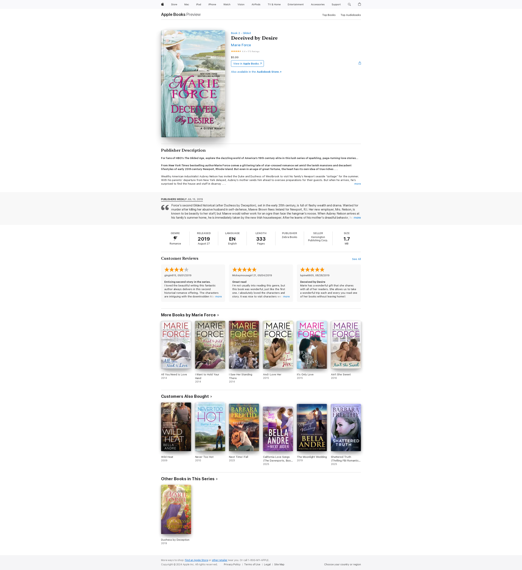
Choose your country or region (342, 564)
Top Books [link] (329, 14)
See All (356, 259)
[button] (349, 4)
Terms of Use (252, 564)
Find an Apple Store (196, 560)
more (357, 183)
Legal (267, 564)
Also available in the (255, 71)
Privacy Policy (232, 564)
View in (246, 63)
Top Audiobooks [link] (351, 14)
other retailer (219, 560)
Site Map (279, 564)
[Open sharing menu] (360, 63)
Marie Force (241, 45)
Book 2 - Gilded (241, 33)
